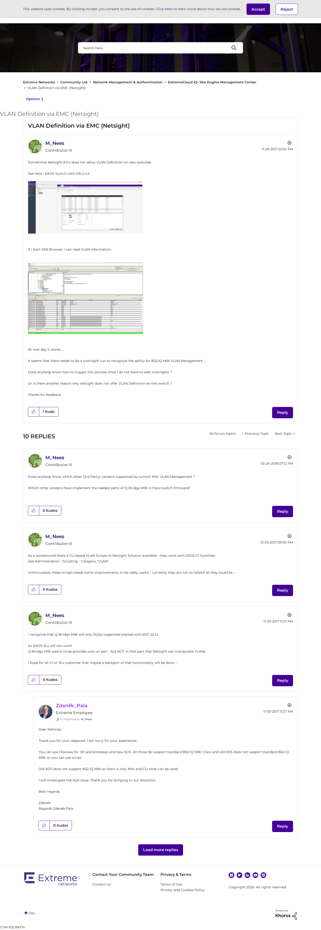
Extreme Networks (39, 82)
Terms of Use (171, 884)
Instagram (263, 875)
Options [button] (33, 99)
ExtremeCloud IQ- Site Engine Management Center (212, 82)
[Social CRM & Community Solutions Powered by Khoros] (286, 914)
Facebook (231, 875)
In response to (76, 719)
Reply (282, 412)
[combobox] (160, 47)
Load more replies (160, 850)
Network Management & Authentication (128, 82)
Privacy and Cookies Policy (182, 890)
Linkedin (247, 875)
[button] (258, 9)
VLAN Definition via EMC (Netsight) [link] (56, 88)
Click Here (164, 9)
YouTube (255, 875)
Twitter (239, 875)
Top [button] (32, 913)
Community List (74, 82)
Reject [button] (287, 9)
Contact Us (101, 884)
